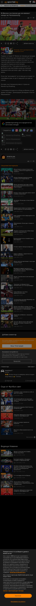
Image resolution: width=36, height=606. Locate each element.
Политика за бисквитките (17, 572)
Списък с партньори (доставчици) (13, 591)
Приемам (18, 596)
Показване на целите (18, 601)
